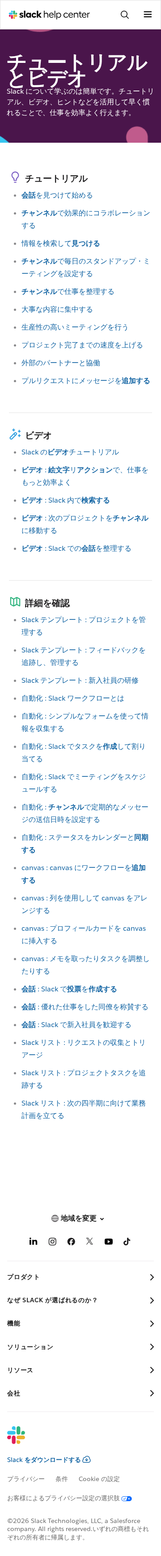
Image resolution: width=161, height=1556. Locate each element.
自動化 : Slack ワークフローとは (72, 698)
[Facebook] (71, 1243)
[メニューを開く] (148, 14)
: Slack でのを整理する (76, 548)
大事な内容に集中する (57, 309)
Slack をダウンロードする (44, 1460)
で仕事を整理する (67, 291)
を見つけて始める (57, 195)
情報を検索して (60, 243)
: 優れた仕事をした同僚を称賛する (84, 1006)
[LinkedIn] (34, 1243)
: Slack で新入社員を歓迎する (76, 1024)
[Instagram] (52, 1243)
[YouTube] (109, 1243)
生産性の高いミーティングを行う (75, 327)
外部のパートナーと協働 (60, 362)
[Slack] (73, 1441)
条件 (61, 1479)
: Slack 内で (65, 500)
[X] (90, 1243)
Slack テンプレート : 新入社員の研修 (80, 680)
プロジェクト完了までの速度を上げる (82, 345)
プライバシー (26, 1479)
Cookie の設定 (99, 1479)
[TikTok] (127, 1243)
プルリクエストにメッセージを (85, 380)
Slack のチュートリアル (70, 452)
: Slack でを (69, 989)
